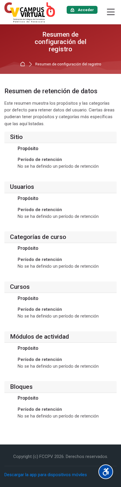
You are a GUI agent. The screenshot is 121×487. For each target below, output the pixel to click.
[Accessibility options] (105, 471)
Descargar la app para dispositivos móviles (45, 474)
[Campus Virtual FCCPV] (29, 12)
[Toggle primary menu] (111, 12)
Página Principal (23, 64)
